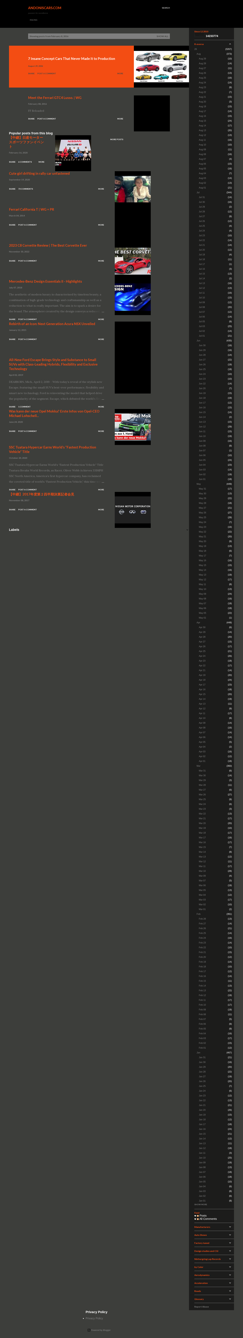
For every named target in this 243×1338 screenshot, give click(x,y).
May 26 (202, 512)
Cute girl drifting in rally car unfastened (39, 173)
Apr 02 (202, 756)
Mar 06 (202, 885)
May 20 (202, 541)
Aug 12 (202, 135)
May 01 (202, 618)
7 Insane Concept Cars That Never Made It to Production (71, 58)
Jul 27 (202, 216)
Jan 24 (202, 1091)
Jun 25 (202, 369)
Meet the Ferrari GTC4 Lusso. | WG (54, 98)
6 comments (25, 162)
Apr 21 (202, 670)
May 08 (202, 598)
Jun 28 (202, 355)
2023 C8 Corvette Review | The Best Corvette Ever (48, 245)
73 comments (25, 189)
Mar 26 (202, 794)
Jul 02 (202, 331)
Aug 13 (202, 130)
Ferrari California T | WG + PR (31, 209)
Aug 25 (202, 78)
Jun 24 (202, 374)
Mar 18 (202, 833)
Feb (199, 914)
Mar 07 (202, 880)
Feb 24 (202, 938)
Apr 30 (202, 627)
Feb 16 (202, 976)
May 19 (202, 546)
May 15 (202, 565)
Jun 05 (202, 460)
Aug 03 (202, 178)
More (120, 73)
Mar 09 (202, 876)
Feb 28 (202, 919)
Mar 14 (202, 852)
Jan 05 (202, 1181)
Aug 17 (202, 111)
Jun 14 (202, 417)
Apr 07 (202, 732)
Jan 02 (202, 1196)
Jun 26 (202, 364)
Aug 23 (202, 87)
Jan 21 (202, 1105)
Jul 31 (202, 197)
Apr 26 (202, 646)
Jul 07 (202, 312)
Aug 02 (202, 183)
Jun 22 (202, 383)
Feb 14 (202, 986)
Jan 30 (202, 1062)
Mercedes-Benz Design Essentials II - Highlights (45, 281)
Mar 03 (202, 900)
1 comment (24, 406)
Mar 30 (202, 775)
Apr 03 (202, 751)
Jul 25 (202, 226)
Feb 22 (202, 947)
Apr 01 (202, 761)
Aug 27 (202, 68)
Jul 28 (202, 211)
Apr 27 (202, 641)
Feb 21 (202, 952)
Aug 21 (202, 97)
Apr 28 (202, 637)
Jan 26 (202, 1081)
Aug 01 (202, 188)
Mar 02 (202, 904)
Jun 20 (202, 388)
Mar (198, 766)
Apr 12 (202, 708)
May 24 (202, 522)
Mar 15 (202, 847)
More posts (116, 139)
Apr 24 (202, 656)
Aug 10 (202, 144)
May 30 (202, 493)
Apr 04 (202, 747)
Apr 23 (202, 661)
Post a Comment (46, 73)
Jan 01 (202, 1201)
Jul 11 (202, 293)
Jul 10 (202, 297)
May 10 (202, 589)
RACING (33, 20)
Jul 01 (202, 336)
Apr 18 (202, 680)
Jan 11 (202, 1153)
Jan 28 (202, 1072)
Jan (198, 1052)
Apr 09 (202, 723)
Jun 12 (202, 426)
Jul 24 (202, 231)
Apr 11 (202, 713)
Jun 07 (202, 450)
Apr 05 (202, 742)
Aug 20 (202, 101)
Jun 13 (202, 422)
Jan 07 (202, 1172)
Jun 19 (202, 393)
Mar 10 (202, 871)
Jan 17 (202, 1124)
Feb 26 (202, 928)
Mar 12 (202, 861)
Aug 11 (202, 140)
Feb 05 (202, 1029)
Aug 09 (202, 149)
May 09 (202, 594)
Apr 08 (202, 727)
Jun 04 (202, 465)
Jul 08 (202, 307)
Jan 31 (202, 1057)
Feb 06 (202, 1024)
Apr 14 (202, 699)
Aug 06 (202, 164)
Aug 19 (202, 106)
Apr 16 (202, 689)
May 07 (202, 603)
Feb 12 (202, 995)
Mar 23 (202, 809)
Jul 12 (202, 288)
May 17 (202, 555)
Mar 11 (202, 866)
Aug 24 (202, 82)
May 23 (202, 527)
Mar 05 (202, 890)
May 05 (202, 613)
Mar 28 (202, 785)
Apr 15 (202, 694)
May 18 (202, 551)
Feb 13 (202, 990)
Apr (198, 622)
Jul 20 (202, 250)
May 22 (202, 532)
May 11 (202, 584)
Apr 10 (202, 718)
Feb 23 (202, 943)
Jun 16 (202, 407)
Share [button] (31, 73)
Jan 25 (202, 1086)
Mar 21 (202, 818)
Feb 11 (202, 1000)
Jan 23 (202, 1095)
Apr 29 (202, 632)
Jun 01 (202, 479)
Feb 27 (202, 923)
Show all (162, 36)
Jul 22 (202, 240)
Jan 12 (202, 1148)
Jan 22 (202, 1100)
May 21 (202, 536)
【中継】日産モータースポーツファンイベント (26, 141)
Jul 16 (202, 269)
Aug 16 (202, 116)
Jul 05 (202, 321)
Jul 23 (202, 235)
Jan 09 (202, 1162)
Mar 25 (202, 799)
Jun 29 (202, 350)
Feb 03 (202, 1038)
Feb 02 (202, 1043)
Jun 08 (202, 446)
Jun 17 (202, 403)
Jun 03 (202, 469)
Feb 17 (202, 971)
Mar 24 (202, 804)
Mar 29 (202, 780)
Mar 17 (202, 837)
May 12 (202, 579)
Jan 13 (202, 1143)
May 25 (202, 517)
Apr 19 (202, 675)
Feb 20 (202, 957)
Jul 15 (202, 274)
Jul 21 (202, 245)
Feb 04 (202, 1033)
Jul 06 (202, 317)
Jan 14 (202, 1138)
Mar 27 (202, 790)
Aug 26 (202, 73)
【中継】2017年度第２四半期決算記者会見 (41, 494)
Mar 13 (202, 857)
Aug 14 (202, 125)
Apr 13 (202, 704)
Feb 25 (202, 933)
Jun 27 (202, 360)
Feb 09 (202, 1009)
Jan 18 (202, 1119)
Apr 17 (202, 684)
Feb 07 (202, 1019)
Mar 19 (202, 828)
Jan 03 (202, 1191)
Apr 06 (202, 737)
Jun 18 (202, 398)
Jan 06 (202, 1177)
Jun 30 (202, 345)
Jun (198, 340)
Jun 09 (202, 441)
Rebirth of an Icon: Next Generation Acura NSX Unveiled (52, 324)
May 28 (202, 503)
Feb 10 (202, 1005)
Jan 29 (202, 1067)
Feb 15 (202, 981)
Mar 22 (202, 813)
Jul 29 (202, 207)
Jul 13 (202, 283)
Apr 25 (202, 651)
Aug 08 (202, 154)
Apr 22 (202, 665)
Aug (199, 54)
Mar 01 (202, 909)
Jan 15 (202, 1134)
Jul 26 (202, 221)
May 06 (202, 608)
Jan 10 (202, 1158)
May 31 (202, 489)
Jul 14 (202, 278)
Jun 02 (202, 474)
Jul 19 (202, 254)
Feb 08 (202, 1014)
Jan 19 (202, 1115)
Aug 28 (202, 63)
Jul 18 (202, 259)
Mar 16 (202, 842)
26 (195, 49)
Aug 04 (202, 173)
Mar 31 (202, 770)
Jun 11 (202, 431)
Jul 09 (202, 302)
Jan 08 (202, 1167)
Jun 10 (202, 436)
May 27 (202, 508)
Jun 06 (202, 455)
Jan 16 (202, 1129)
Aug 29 (202, 58)
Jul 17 (202, 264)
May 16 (202, 560)
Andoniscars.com (44, 8)
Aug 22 (202, 92)
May (199, 484)
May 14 (202, 570)
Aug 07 (202, 159)
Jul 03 (202, 326)
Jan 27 (202, 1076)
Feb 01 (202, 1048)
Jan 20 (202, 1110)
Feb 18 (202, 966)
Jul (198, 192)
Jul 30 (202, 202)
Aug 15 (202, 121)
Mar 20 (202, 823)
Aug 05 (202, 168)
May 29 (202, 498)
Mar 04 (202, 895)
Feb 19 (202, 962)
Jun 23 (202, 379)
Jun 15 (202, 412)
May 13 (202, 575)
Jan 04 (202, 1186)
